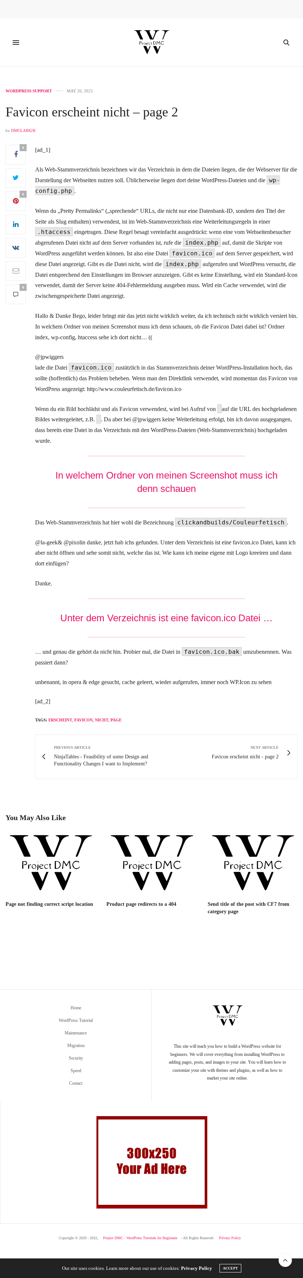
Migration (76, 1045)
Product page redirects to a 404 (141, 904)
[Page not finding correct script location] (50, 864)
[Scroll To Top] (285, 1260)
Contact (75, 1083)
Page (116, 720)
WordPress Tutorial (76, 1020)
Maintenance (76, 1033)
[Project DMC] (151, 42)
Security (76, 1058)
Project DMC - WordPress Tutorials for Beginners (140, 1238)
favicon (83, 720)
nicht (101, 720)
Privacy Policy (230, 1238)
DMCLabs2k (23, 130)
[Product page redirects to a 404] (151, 864)
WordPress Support (29, 91)
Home (76, 1007)
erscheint (60, 720)
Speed (76, 1070)
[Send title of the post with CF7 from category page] (252, 864)
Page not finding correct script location (49, 904)
